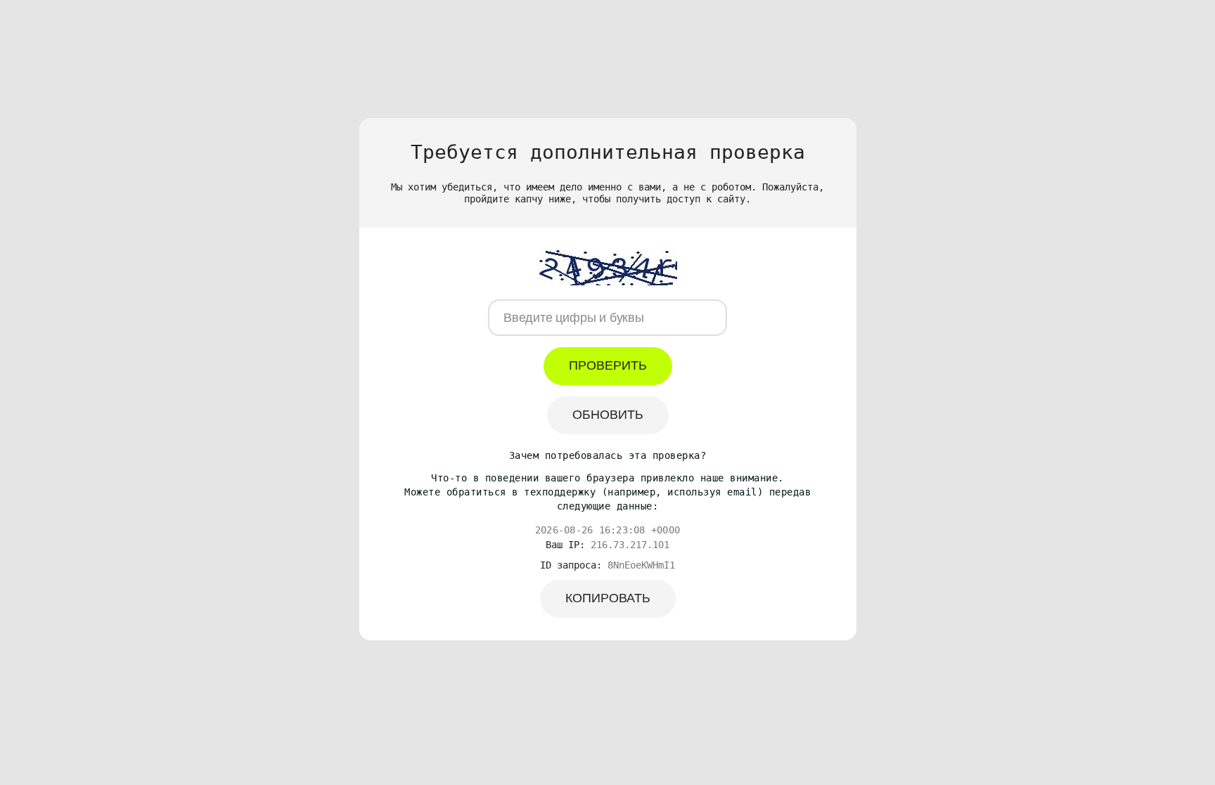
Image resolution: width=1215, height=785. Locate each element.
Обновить (607, 415)
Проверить (608, 365)
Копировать (607, 598)
